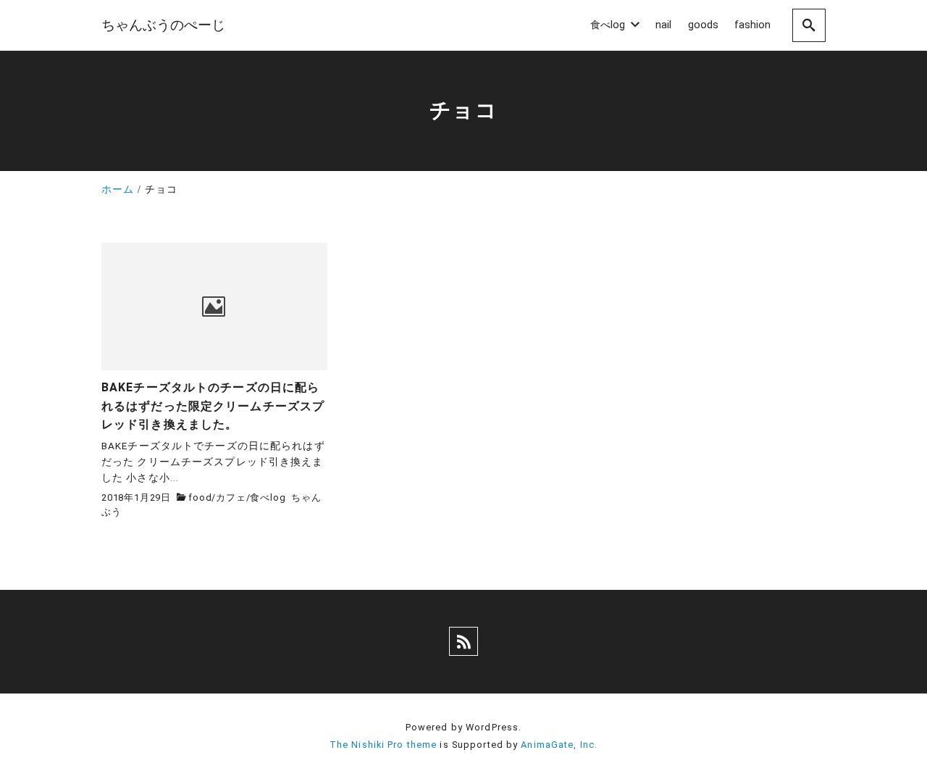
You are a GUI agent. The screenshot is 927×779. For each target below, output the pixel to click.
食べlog (267, 497)
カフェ (231, 497)
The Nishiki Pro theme (383, 744)
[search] (809, 25)
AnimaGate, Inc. (559, 744)
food (199, 497)
